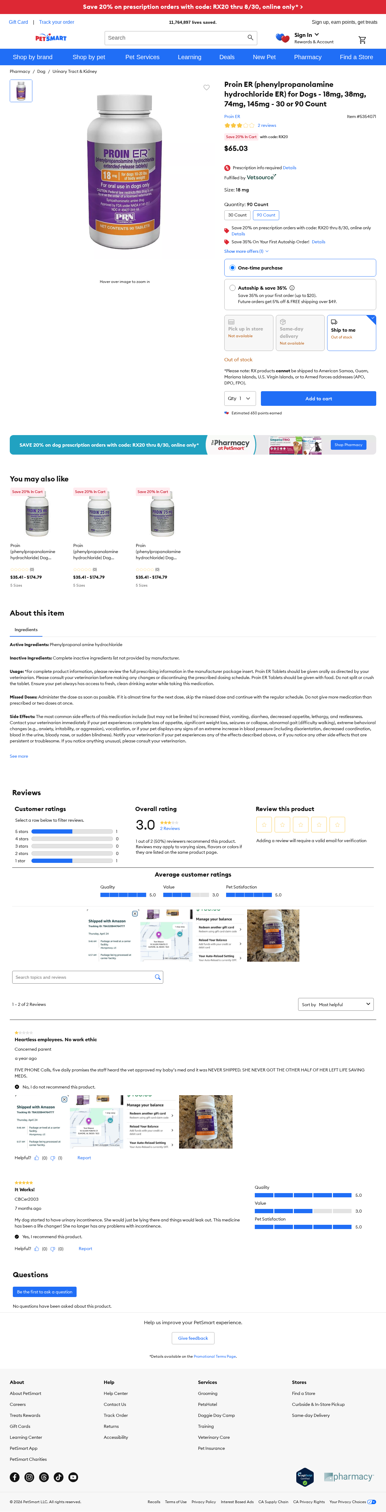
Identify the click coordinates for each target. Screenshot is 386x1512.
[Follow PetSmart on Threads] (44, 1477)
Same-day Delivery (311, 1415)
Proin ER (232, 116)
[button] (289, 168)
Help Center (116, 1393)
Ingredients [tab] (26, 629)
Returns (111, 1426)
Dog (41, 71)
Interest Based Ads (237, 1501)
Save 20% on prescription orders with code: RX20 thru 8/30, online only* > (193, 6)
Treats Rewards (25, 1415)
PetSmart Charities (28, 1459)
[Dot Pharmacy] (348, 1477)
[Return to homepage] (51, 37)
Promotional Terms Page (215, 1356)
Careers (18, 1404)
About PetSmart (25, 1393)
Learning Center (26, 1437)
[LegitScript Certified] (305, 1477)
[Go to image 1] (21, 91)
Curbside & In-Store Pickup (318, 1404)
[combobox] (181, 37)
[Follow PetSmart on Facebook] (15, 1477)
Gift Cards (20, 1426)
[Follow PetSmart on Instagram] (29, 1477)
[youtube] (73, 1477)
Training (206, 1426)
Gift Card (18, 22)
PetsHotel (207, 1404)
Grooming (208, 1393)
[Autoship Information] (292, 288)
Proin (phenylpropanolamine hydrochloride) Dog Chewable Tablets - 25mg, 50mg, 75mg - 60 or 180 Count (36, 552)
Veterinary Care (214, 1437)
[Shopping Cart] (370, 40)
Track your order (56, 22)
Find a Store (303, 1393)
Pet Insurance (211, 1448)
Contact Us (115, 1404)
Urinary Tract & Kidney (74, 71)
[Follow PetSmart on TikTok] (58, 1477)
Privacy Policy (204, 1501)
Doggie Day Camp (216, 1415)
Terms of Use (176, 1501)
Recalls (154, 1501)
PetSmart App (24, 1448)
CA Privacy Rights (309, 1501)
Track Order (116, 1415)
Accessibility (116, 1437)
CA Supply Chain (273, 1501)
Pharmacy (20, 71)
